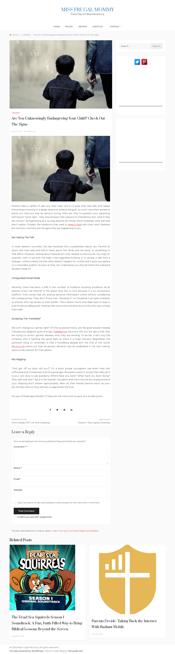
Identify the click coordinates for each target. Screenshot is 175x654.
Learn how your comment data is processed (75, 530)
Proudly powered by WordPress (26, 651)
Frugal (69, 26)
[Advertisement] (141, 89)
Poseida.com (60, 331)
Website (18, 490)
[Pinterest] (144, 62)
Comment (20, 446)
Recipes (83, 26)
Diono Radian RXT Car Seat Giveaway (31, 422)
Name (18, 468)
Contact (115, 26)
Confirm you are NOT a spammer (34, 517)
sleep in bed (75, 224)
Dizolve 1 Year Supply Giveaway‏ (94, 422)
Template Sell (75, 651)
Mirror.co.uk (18, 346)
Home (57, 26)
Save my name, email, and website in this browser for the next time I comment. (59, 502)
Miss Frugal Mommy (87, 10)
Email (17, 479)
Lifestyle (97, 26)
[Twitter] (137, 62)
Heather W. (31, 131)
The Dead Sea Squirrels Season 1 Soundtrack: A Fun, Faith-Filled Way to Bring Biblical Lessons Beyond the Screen (47, 623)
